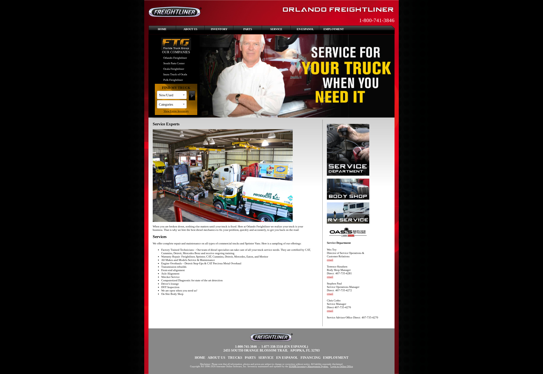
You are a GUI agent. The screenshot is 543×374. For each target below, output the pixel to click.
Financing (310, 357)
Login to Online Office (341, 366)
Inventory (219, 29)
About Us (190, 29)
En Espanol (305, 29)
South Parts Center (174, 63)
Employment (333, 29)
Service (276, 29)
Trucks (235, 357)
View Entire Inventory (176, 111)
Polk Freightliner (173, 79)
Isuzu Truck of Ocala (175, 74)
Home (162, 29)
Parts (247, 29)
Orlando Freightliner (175, 57)
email (330, 259)
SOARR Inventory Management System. (309, 366)
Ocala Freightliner (173, 68)
